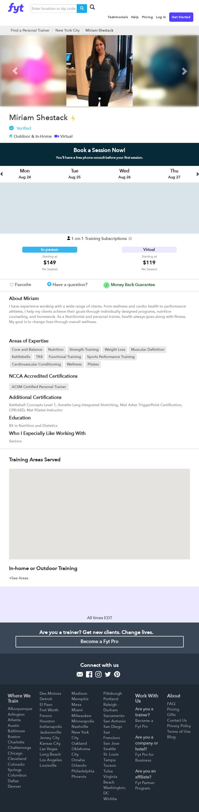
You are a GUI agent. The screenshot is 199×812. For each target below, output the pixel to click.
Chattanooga (19, 747)
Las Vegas (49, 748)
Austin (13, 725)
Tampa (109, 760)
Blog (171, 737)
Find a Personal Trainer (30, 30)
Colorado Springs (16, 767)
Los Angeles (51, 760)
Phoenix (79, 776)
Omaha (78, 760)
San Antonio (114, 721)
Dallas (13, 781)
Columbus (17, 775)
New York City (67, 30)
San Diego (112, 726)
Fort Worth (49, 710)
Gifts (171, 714)
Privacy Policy (179, 725)
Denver (14, 786)
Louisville (48, 765)
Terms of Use (179, 731)
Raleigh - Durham (111, 707)
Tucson (109, 765)
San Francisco (111, 735)
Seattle (109, 748)
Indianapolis (51, 726)
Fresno (46, 715)
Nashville (80, 726)
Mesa (76, 704)
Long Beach (50, 754)
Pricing (173, 709)
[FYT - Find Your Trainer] (15, 6)
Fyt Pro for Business (144, 757)
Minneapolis (83, 721)
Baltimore (16, 731)
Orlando (79, 765)
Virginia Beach (110, 779)
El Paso (46, 704)
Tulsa (108, 771)
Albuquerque (20, 708)
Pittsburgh (112, 693)
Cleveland (17, 758)
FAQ (171, 703)
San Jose (111, 743)
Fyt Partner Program (145, 785)
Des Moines (50, 693)
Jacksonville (50, 732)
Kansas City (50, 743)
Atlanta (14, 719)
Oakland (79, 743)
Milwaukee (81, 715)
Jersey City (50, 737)
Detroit (46, 698)
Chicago (15, 753)
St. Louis (111, 754)
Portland (110, 698)
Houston (47, 721)
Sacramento (114, 715)
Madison (79, 693)
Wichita (110, 798)
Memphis (80, 698)
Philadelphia (83, 771)
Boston (14, 736)
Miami (77, 710)
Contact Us (177, 720)
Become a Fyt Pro (99, 641)
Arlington (16, 714)
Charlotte (16, 742)
